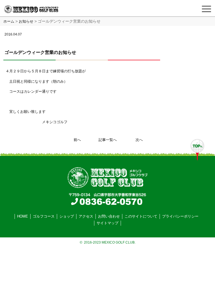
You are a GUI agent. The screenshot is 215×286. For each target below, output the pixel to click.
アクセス (86, 216)
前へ (77, 140)
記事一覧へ (108, 140)
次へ (139, 140)
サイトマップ (107, 223)
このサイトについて (141, 216)
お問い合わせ (109, 216)
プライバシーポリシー (180, 216)
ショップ (66, 216)
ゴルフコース (44, 216)
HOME (22, 216)
